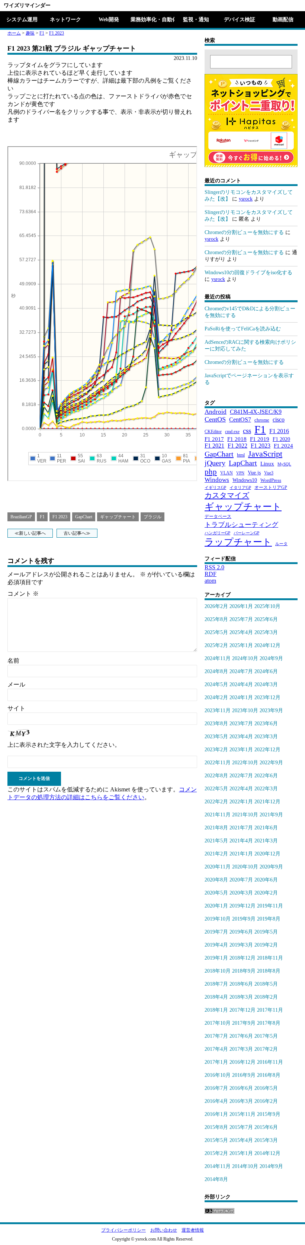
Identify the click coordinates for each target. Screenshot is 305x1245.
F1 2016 (279, 431)
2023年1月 (241, 749)
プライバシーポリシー (123, 1230)
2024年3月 (266, 684)
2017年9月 (244, 1023)
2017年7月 (216, 1036)
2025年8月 (216, 619)
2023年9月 (271, 710)
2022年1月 (241, 801)
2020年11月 (218, 867)
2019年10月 (218, 919)
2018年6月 (241, 984)
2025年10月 (267, 606)
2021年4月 (241, 841)
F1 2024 (283, 445)
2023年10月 (245, 710)
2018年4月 (216, 997)
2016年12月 (242, 1062)
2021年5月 (216, 841)
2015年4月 (241, 1140)
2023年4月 (241, 736)
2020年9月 (271, 867)
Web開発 (109, 19)
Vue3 (268, 473)
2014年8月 (216, 1179)
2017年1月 (216, 1062)
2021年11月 (218, 814)
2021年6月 (266, 827)
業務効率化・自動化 (152, 19)
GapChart (83, 516)
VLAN (226, 473)
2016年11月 (270, 1062)
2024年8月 (216, 671)
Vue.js (254, 473)
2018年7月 (216, 984)
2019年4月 (216, 945)
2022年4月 (241, 788)
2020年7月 (241, 880)
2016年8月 (268, 1075)
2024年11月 (218, 658)
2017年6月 (241, 1036)
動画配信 (283, 19)
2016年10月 (218, 1075)
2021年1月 (241, 854)
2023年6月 (266, 723)
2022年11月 (218, 762)
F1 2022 (237, 445)
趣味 (30, 33)
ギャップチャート (118, 516)
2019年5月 (266, 932)
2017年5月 (266, 1036)
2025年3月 (266, 632)
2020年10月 (245, 867)
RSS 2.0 (214, 567)
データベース (218, 516)
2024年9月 (271, 658)
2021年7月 (241, 827)
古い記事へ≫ (77, 533)
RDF (210, 574)
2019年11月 (270, 906)
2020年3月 (241, 893)
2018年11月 (270, 958)
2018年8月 (268, 971)
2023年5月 (216, 736)
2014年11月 (218, 1166)
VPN (240, 473)
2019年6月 (241, 932)
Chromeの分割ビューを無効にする (244, 232)
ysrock (246, 199)
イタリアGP (240, 488)
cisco (279, 419)
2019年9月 (244, 919)
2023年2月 (216, 749)
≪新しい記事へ (30, 533)
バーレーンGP (246, 533)
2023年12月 (267, 697)
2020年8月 (216, 880)
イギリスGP (215, 488)
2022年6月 (266, 775)
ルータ (281, 544)
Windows (217, 479)
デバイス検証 (239, 19)
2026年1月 (241, 606)
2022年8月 (216, 775)
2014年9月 (271, 1166)
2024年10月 (245, 658)
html (241, 455)
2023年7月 (241, 723)
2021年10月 (245, 814)
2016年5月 (266, 1088)
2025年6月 (266, 619)
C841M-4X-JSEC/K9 (256, 412)
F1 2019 (259, 439)
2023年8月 (216, 723)
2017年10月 (218, 1023)
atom (210, 580)
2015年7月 (241, 1127)
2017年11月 (270, 1010)
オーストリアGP (270, 487)
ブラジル (152, 516)
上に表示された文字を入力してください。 (64, 745)
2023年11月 (218, 710)
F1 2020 (281, 439)
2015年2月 (216, 1153)
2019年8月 (268, 919)
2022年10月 (245, 762)
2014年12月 (267, 1153)
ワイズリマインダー (27, 5)
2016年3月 (241, 1101)
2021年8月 (216, 827)
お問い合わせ (163, 1230)
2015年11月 (242, 1114)
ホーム (14, 33)
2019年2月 (266, 945)
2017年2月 (266, 1049)
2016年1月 (216, 1114)
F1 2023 (56, 33)
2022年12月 (267, 749)
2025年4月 (241, 632)
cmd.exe (232, 431)
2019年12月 (242, 906)
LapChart (243, 463)
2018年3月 (241, 997)
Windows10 (244, 480)
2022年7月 (241, 775)
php (211, 471)
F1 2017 (214, 439)
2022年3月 (266, 788)
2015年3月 (266, 1140)
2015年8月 (216, 1127)
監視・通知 (196, 19)
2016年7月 (216, 1088)
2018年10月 (218, 971)
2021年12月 (267, 801)
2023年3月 (266, 736)
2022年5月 (216, 788)
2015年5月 (216, 1140)
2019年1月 (216, 958)
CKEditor (213, 431)
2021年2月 (216, 854)
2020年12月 (267, 854)
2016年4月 (216, 1101)
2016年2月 (266, 1101)
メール (16, 684)
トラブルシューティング (241, 524)
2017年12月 (242, 1010)
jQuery (215, 463)
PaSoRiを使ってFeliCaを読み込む (243, 329)
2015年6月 (266, 1127)
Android (216, 411)
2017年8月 (268, 1023)
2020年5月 (216, 893)
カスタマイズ (227, 495)
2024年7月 (241, 671)
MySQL (284, 464)
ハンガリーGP (217, 533)
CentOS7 (240, 419)
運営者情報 (193, 1230)
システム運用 (22, 19)
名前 (13, 660)
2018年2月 (266, 997)
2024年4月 (241, 684)
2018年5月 (266, 984)
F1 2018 (237, 439)
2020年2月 (266, 893)
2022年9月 (271, 762)
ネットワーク (65, 19)
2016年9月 (244, 1075)
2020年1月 (216, 906)
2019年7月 (216, 932)
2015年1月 (241, 1153)
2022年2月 (216, 801)
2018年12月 (242, 958)
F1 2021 (214, 445)
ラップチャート (238, 542)
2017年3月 (241, 1049)
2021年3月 (266, 841)
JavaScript (265, 453)
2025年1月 (241, 645)
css (247, 431)
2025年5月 (216, 632)
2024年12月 (267, 645)
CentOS (215, 419)
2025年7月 (241, 619)
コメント (23, 594)
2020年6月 (266, 880)
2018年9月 (244, 971)
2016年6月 (241, 1088)
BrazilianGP (21, 516)
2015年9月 (268, 1114)
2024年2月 (216, 697)
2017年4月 (216, 1049)
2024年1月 (241, 697)
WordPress (270, 480)
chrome (261, 420)
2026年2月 (216, 606)
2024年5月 (216, 684)
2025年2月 (216, 645)
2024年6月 (266, 671)
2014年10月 (245, 1166)
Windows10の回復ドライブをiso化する (248, 272)
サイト (16, 708)
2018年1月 (216, 1010)
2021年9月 (271, 814)
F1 (41, 33)
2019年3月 (241, 945)
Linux (267, 464)
